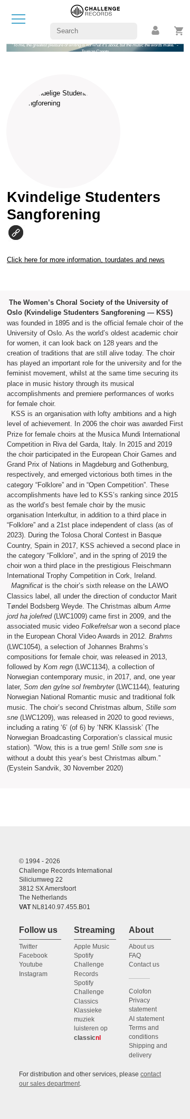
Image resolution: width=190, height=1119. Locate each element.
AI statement (146, 1019)
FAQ (135, 955)
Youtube (31, 964)
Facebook (33, 955)
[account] (156, 31)
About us (141, 946)
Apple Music (91, 946)
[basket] (179, 31)
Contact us (144, 964)
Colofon (140, 991)
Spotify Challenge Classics (89, 992)
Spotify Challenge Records (89, 964)
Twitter (28, 946)
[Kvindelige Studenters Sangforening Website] (19, 232)
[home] (95, 21)
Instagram (33, 974)
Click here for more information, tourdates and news (86, 260)
